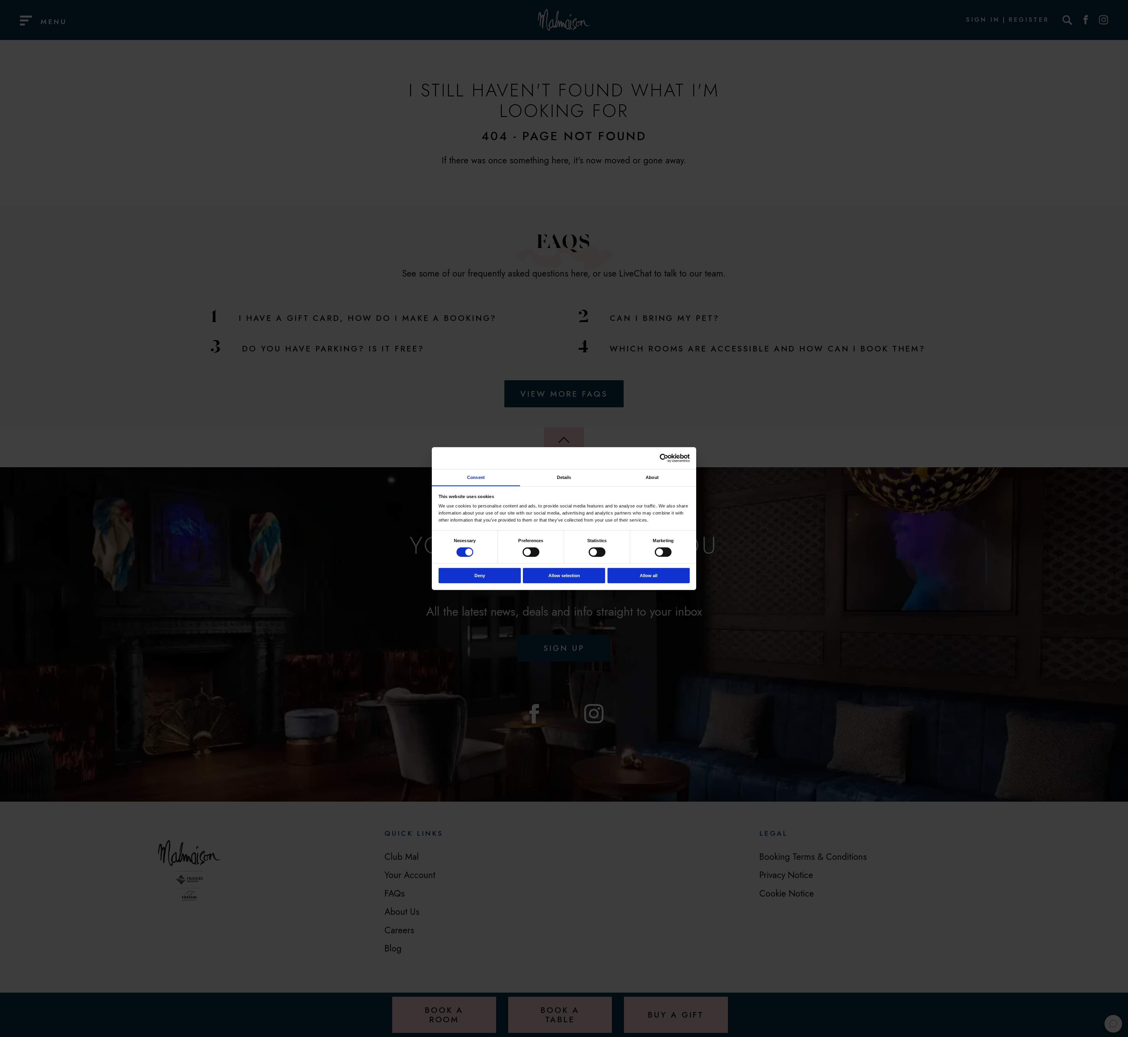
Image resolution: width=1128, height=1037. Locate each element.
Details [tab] (564, 477)
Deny (479, 575)
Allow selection (564, 575)
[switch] (531, 552)
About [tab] (652, 477)
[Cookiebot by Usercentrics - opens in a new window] (664, 458)
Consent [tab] (476, 477)
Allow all (648, 575)
